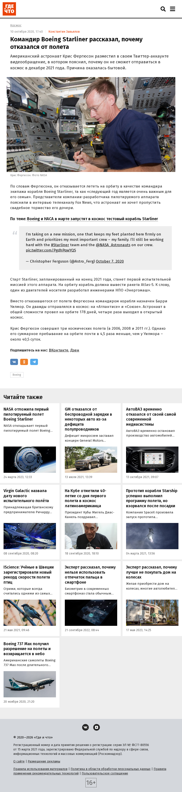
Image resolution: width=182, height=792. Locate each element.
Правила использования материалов (40, 769)
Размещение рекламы (44, 761)
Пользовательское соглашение (105, 773)
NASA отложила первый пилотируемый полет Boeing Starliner (26, 414)
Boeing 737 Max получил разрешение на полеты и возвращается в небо (27, 648)
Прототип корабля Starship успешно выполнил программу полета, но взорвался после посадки (151, 498)
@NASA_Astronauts (113, 245)
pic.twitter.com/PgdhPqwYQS (51, 250)
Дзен (74, 350)
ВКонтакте (58, 350)
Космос (15, 25)
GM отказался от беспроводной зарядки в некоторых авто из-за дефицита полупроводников (88, 419)
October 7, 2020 (110, 261)
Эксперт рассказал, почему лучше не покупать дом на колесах (151, 572)
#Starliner (60, 245)
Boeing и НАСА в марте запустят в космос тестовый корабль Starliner (92, 218)
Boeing (17, 374)
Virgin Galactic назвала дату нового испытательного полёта (26, 495)
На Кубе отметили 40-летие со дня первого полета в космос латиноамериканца (85, 498)
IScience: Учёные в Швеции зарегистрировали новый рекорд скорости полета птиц (29, 575)
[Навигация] (172, 8)
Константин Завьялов (64, 32)
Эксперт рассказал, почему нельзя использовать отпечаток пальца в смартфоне (90, 575)
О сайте (19, 761)
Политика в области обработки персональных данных (110, 769)
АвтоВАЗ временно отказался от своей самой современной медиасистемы (151, 417)
